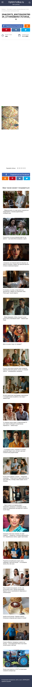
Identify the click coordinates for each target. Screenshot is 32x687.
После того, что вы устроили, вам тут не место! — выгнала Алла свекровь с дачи (14, 237)
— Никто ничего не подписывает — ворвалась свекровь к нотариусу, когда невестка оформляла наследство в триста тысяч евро (15, 507)
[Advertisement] (16, 55)
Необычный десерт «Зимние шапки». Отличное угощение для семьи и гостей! (14, 617)
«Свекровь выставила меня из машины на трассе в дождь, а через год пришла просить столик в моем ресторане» (16, 264)
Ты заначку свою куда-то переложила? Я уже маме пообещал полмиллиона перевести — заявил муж (15, 424)
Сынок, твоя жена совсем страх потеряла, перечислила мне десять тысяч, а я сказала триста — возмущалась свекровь (15, 369)
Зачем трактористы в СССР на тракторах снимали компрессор (15, 669)
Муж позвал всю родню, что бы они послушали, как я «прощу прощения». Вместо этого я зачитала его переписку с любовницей (15, 590)
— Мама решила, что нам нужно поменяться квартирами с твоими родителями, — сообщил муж (16, 211)
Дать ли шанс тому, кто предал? (12, 344)
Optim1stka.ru (16, 2)
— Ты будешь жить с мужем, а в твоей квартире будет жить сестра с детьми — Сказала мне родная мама (14, 451)
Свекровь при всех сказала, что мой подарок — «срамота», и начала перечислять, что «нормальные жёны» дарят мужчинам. (16, 535)
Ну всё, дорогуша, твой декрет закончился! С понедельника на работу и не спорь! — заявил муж (15, 397)
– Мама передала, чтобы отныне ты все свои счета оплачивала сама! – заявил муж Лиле (15, 318)
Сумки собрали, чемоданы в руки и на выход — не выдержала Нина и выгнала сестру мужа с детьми (14, 643)
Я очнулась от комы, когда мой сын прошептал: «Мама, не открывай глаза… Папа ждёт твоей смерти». (14, 291)
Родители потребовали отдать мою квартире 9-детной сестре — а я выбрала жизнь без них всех (15, 562)
